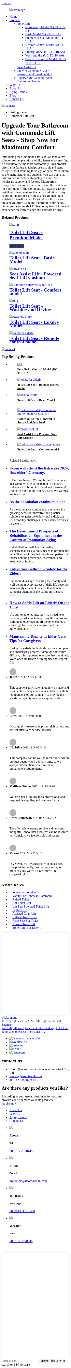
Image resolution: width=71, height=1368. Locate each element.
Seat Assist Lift (26, 67)
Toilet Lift (23, 23)
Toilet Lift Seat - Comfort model (35, 291)
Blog (12, 95)
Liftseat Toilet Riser (24, 917)
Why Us (14, 85)
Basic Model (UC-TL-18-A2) (43, 34)
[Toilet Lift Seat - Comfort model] (30, 284)
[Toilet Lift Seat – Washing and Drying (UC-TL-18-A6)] (14, 301)
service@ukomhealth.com (25, 1076)
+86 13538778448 (21, 1151)
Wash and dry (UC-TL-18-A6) (44, 55)
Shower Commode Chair (33, 70)
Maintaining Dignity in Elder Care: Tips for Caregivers (38, 638)
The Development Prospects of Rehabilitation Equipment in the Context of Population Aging (35, 535)
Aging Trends (18, 92)
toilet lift (7, 1028)
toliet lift (39, 1031)
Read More (17, 246)
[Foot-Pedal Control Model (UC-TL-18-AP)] (19, 364)
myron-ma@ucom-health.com (28, 1181)
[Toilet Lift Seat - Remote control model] (21, 333)
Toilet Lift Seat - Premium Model (26, 235)
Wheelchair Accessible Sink (34, 74)
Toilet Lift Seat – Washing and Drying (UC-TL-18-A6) (30, 309)
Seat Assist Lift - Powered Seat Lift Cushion (35, 275)
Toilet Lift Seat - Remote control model (34, 340)
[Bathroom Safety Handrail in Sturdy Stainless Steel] (39, 413)
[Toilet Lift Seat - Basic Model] (19, 252)
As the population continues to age (37, 502)
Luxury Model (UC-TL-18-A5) (45, 52)
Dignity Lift (19, 910)
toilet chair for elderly (25, 892)
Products (14, 20)
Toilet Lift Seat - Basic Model (32, 259)
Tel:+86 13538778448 (23, 1079)
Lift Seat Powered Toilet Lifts (30, 906)
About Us (15, 88)
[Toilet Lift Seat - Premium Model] (14, 225)
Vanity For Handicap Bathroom (32, 896)
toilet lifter (62, 1028)
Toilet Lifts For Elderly (26, 927)
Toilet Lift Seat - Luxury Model (34, 324)
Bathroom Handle (28, 81)
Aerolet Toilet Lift (23, 924)
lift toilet (18, 1028)
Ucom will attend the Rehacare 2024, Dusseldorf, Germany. (39, 470)
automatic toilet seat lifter (17, 1031)
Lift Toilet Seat (21, 903)
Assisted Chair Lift (24, 913)
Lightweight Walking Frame (34, 77)
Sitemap (7, 1024)
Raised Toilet (20, 899)
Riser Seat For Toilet (25, 920)
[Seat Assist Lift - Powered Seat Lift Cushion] (19, 268)
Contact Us (16, 99)
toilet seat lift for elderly (39, 1028)
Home (13, 16)
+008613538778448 (22, 1211)
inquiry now (9, 1103)
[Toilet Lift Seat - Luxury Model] (20, 317)
